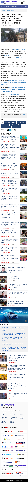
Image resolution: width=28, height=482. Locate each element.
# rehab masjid (5, 125)
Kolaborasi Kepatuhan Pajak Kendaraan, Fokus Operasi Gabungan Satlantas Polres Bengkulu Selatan (8, 156)
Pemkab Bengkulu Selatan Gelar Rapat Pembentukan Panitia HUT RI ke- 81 (9, 198)
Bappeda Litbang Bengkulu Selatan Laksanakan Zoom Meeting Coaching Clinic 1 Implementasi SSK (8, 215)
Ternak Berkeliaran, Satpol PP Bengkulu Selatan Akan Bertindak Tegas (9, 190)
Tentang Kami (4, 417)
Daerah (21, 414)
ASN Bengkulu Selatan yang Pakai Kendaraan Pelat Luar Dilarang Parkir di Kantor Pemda (10, 206)
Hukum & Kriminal (22, 418)
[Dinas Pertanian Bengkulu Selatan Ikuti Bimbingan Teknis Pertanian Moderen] (23, 225)
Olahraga (12, 421)
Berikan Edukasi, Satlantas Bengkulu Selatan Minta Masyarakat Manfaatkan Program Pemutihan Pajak (10, 147)
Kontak (2, 414)
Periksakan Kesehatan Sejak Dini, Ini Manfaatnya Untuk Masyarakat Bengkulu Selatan (10, 173)
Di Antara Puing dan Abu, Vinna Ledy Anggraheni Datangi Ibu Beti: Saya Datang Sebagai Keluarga (17, 394)
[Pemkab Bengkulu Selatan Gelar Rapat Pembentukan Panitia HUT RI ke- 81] (23, 199)
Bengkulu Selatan (10, 10)
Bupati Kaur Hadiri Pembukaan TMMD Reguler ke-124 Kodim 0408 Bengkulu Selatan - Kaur (13, 82)
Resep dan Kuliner (5, 6)
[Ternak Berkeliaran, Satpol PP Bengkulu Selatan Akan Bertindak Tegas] (23, 191)
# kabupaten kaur (6, 127)
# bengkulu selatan (15, 125)
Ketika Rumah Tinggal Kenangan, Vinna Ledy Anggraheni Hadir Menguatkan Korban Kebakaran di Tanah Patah (16, 386)
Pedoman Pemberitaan (3, 422)
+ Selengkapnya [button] (22, 476)
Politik (11, 420)
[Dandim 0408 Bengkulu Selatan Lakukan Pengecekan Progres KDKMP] (23, 233)
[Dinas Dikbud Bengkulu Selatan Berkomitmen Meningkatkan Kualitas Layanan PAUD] (23, 250)
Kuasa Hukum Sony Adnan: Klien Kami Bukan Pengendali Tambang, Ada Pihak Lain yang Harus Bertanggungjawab (17, 358)
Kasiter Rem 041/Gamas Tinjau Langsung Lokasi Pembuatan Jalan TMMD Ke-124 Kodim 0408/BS (14, 89)
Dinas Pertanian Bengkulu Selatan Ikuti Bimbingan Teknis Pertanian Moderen (10, 224)
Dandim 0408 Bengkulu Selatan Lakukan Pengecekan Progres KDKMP (9, 232)
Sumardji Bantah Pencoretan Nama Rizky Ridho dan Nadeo (16, 277)
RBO (11, 418)
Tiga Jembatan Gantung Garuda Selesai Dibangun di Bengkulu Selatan (9, 240)
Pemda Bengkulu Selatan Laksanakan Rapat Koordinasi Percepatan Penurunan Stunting (9, 181)
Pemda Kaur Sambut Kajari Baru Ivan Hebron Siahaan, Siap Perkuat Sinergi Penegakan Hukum (17, 285)
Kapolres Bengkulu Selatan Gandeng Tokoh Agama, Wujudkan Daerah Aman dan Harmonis (10, 137)
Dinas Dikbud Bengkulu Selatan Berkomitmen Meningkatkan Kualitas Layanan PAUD (9, 248)
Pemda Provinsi (23, 416)
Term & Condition (3, 419)
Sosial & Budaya (23, 6)
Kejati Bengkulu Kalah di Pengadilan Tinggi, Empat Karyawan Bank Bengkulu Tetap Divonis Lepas (16, 301)
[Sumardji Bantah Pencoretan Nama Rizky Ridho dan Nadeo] (3, 279)
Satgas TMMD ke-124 (19, 49)
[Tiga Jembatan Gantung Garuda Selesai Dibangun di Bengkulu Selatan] (23, 241)
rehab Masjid (7, 55)
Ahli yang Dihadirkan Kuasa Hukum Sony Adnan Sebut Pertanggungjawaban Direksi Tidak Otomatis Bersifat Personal (16, 367)
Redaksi (2, 416)
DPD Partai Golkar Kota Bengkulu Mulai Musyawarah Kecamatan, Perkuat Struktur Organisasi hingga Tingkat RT (16, 377)
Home (3, 10)
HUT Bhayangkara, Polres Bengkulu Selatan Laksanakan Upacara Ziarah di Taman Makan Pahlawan (9, 258)
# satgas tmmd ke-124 (10, 122)
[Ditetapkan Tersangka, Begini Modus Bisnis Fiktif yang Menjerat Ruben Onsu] (3, 294)
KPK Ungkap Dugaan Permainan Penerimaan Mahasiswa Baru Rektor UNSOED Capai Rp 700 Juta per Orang (17, 270)
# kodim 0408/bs (21, 122)
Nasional (12, 422)
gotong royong (15, 94)
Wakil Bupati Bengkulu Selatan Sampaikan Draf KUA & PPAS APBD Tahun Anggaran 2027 (9, 165)
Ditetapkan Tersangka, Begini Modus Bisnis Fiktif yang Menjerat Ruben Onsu (17, 293)
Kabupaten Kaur (18, 57)
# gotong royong (16, 127)
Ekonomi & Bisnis (14, 6)
